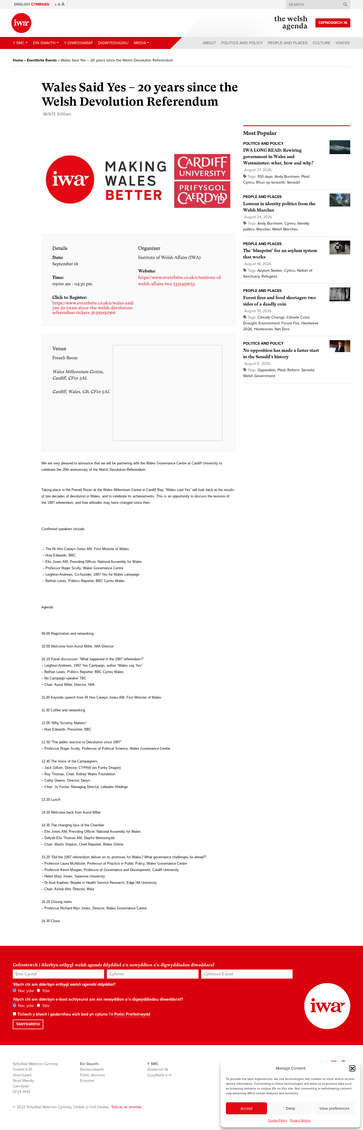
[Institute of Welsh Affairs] (21, 23)
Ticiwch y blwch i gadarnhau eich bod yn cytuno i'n (83, 1014)
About (209, 42)
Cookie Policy (277, 1120)
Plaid (281, 370)
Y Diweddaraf (78, 42)
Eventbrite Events (42, 60)
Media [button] (140, 42)
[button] (352, 1068)
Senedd (293, 182)
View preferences (334, 1108)
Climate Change (271, 317)
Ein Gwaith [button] (44, 42)
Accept (246, 1108)
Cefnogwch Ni (332, 22)
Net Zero (282, 329)
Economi (87, 1080)
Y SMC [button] (18, 42)
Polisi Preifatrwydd (132, 1014)
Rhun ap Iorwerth (270, 182)
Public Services (92, 1075)
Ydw (45, 990)
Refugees (269, 276)
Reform (293, 370)
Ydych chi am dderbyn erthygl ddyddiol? (64, 984)
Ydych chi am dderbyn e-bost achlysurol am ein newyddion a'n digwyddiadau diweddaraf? (98, 999)
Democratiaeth (92, 1069)
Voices (343, 42)
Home (18, 60)
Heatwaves (263, 329)
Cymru (290, 223)
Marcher (263, 229)
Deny (290, 1108)
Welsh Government (259, 376)
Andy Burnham (287, 176)
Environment (269, 323)
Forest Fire (290, 323)
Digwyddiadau (113, 42)
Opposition (267, 370)
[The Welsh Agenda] (290, 23)
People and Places (287, 42)
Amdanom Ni (157, 1069)
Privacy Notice (300, 1120)
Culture (321, 42)
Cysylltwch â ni (159, 1075)
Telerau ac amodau (126, 1107)
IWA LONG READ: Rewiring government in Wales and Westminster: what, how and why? (278, 157)
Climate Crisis (298, 317)
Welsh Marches (285, 229)
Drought (250, 323)
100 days (265, 176)
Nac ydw (25, 990)
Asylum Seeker (270, 270)
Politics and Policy (242, 42)
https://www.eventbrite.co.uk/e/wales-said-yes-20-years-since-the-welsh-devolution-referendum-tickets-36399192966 (93, 308)
